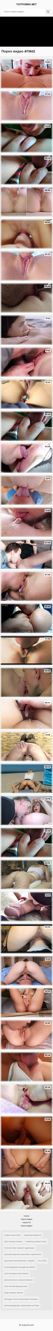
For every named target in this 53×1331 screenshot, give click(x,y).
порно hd (26, 1222)
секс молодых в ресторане (16, 1273)
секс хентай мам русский (15, 1286)
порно (26, 1216)
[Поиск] (48, 12)
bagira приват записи (13, 1292)
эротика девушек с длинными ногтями (21, 1305)
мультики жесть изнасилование (18, 1280)
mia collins (42, 1260)
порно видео (26, 1219)
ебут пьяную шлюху (13, 1241)
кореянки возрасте (32, 1235)
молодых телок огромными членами (21, 1299)
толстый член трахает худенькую (19, 1248)
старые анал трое (12, 1235)
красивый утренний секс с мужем (19, 1260)
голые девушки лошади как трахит (19, 1267)
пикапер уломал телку (36, 1241)
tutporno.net (26, 4)
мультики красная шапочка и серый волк (22, 1254)
